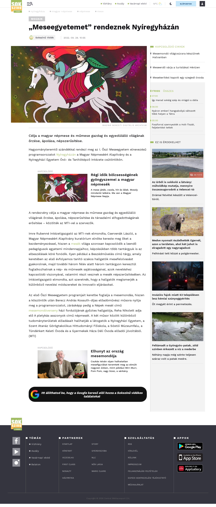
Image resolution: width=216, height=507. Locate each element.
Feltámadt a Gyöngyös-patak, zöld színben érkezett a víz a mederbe (175, 347)
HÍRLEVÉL (133, 451)
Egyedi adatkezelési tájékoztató (147, 478)
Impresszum (134, 464)
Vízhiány (107, 3)
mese (100, 11)
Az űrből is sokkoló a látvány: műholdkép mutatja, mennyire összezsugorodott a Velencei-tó (173, 185)
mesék (75, 243)
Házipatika (68, 478)
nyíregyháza (38, 11)
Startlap (67, 444)
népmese (84, 11)
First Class (68, 464)
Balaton (35, 464)
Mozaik (37, 18)
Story (95, 444)
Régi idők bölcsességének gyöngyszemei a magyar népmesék (114, 179)
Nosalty (66, 471)
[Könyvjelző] (14, 156)
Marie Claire (99, 471)
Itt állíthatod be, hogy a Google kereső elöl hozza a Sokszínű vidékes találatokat (92, 394)
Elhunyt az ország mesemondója (107, 353)
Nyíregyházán (66, 154)
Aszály (120, 3)
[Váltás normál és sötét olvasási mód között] (171, 4)
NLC (94, 457)
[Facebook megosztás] (14, 137)
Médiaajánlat (135, 484)
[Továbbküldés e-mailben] (14, 146)
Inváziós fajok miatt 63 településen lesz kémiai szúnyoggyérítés (175, 296)
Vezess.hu (68, 457)
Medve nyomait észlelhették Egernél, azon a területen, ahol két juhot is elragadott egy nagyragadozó (176, 244)
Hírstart (67, 451)
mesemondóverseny (43, 310)
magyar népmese (62, 11)
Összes (168, 91)
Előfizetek (186, 4)
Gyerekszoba (99, 451)
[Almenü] (29, 4)
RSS (130, 444)
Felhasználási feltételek (143, 471)
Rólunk (132, 457)
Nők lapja (97, 464)
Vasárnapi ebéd (138, 3)
